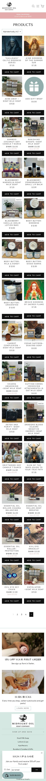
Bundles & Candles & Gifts (23, 749)
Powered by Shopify (23, 779)
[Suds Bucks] (23, 682)
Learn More (23, 708)
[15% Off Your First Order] (23, 645)
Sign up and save (22, 732)
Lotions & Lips (23, 742)
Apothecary (23, 745)
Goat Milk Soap (23, 738)
